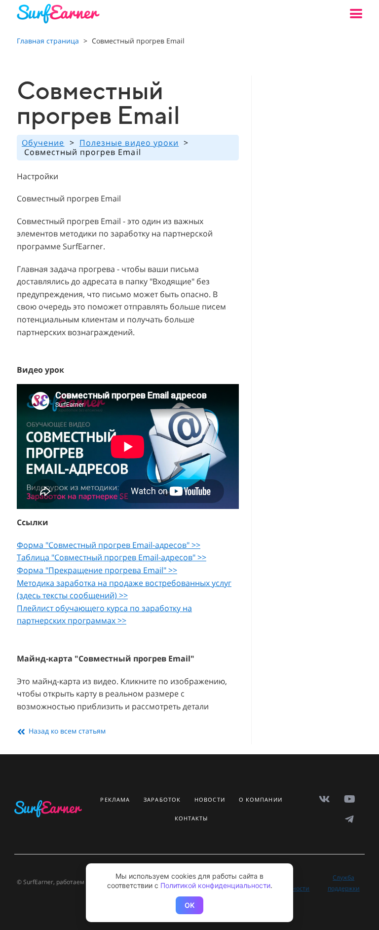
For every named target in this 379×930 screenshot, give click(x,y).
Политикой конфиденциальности (215, 885)
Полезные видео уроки (129, 142)
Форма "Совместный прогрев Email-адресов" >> (108, 545)
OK (189, 905)
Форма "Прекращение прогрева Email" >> (97, 570)
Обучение (43, 142)
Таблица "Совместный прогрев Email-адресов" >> (111, 557)
